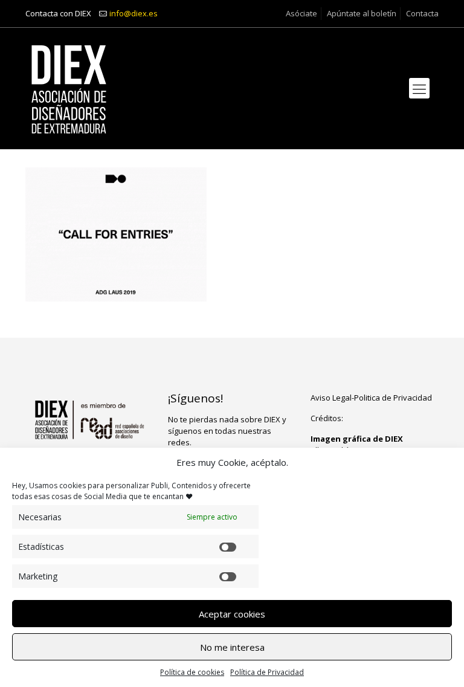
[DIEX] (68, 88)
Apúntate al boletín (361, 13)
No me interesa (232, 647)
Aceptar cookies (232, 614)
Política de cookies (192, 672)
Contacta (422, 13)
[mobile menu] (419, 88)
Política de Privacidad (267, 672)
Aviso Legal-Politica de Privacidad (371, 397)
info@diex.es (133, 13)
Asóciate (301, 13)
